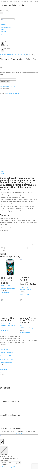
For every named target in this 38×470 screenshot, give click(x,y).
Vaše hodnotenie (5, 228)
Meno (2, 247)
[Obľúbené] (1, 36)
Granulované (10, 93)
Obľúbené (3, 373)
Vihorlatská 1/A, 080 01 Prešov (11, 429)
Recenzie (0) (4, 173)
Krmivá (29, 55)
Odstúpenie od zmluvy (6, 362)
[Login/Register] (1, 34)
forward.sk (19, 433)
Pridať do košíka (5, 81)
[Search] (1, 13)
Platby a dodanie (6, 27)
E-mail (2, 251)
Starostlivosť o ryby (20, 55)
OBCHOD (4, 25)
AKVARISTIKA (9, 55)
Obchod (2, 55)
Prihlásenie (3, 369)
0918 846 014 (5, 388)
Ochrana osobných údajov (7, 356)
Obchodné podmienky (6, 352)
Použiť (18, 462)
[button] (7, 86)
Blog (2, 29)
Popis (2, 171)
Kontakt (3, 32)
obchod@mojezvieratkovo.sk (10, 401)
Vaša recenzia (4, 230)
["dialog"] (19, 456)
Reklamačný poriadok (6, 359)
